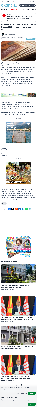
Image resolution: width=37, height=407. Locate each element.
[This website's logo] (9, 5)
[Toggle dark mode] (25, 1)
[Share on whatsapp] (26, 209)
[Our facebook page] (2, 1)
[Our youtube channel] (8, 1)
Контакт (32, 1)
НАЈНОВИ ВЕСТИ (15, 9)
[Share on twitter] (12, 209)
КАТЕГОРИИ (25, 9)
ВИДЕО (34, 9)
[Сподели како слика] (30, 209)
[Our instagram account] (10, 1)
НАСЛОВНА (4, 9)
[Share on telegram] (23, 209)
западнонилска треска (27, 5)
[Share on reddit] (16, 209)
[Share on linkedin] (19, 209)
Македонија (31, 39)
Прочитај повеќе (22, 393)
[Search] (28, 1)
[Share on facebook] (9, 209)
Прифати (31, 393)
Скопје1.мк (12, 34)
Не (26, 404)
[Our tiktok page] (13, 1)
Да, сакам (31, 404)
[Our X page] (5, 1)
